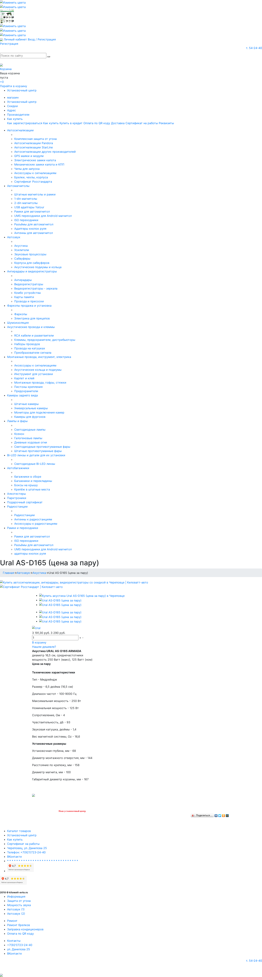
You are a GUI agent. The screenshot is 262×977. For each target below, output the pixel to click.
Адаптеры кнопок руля (30, 228)
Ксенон (19, 434)
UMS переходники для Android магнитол (43, 216)
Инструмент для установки (33, 374)
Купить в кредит (71, 123)
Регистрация (9, 43)
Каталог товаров (19, 831)
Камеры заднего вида (22, 395)
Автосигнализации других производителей (45, 151)
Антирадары (23, 280)
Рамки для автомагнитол (32, 211)
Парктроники (16, 498)
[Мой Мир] (227, 814)
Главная (8, 573)
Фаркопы (20, 314)
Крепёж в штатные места (32, 489)
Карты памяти (24, 297)
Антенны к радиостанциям (33, 519)
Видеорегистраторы (28, 284)
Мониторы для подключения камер (39, 412)
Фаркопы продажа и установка (29, 305)
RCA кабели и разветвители (34, 335)
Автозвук (13, 237)
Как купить (15, 119)
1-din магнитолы (25, 198)
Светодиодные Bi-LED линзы (34, 464)
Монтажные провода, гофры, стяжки (40, 382)
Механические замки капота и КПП (39, 164)
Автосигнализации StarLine (33, 147)
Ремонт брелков (18, 925)
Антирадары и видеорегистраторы (32, 271)
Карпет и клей (24, 378)
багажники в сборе (27, 476)
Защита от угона (19, 901)
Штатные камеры (26, 404)
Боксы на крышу (26, 485)
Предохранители (26, 391)
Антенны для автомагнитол (33, 233)
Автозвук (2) (16, 913)
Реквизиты (166, 123)
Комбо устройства (27, 292)
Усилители (21, 250)
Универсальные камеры (31, 408)
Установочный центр (22, 90)
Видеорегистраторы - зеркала (35, 288)
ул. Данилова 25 (18, 949)
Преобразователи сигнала (32, 352)
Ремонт (12, 920)
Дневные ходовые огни (30, 442)
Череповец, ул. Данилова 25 (27, 848)
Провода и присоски (29, 301)
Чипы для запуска (27, 168)
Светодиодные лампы (29, 429)
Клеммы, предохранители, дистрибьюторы (44, 340)
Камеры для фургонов (29, 416)
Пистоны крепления (28, 387)
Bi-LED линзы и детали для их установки (36, 455)
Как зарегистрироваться (24, 123)
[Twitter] (220, 814)
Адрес (11, 110)
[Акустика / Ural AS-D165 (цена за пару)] (82, 595)
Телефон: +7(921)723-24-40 (26, 852)
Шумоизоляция (18, 322)
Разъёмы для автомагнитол (33, 224)
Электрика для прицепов (32, 318)
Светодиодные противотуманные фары (42, 446)
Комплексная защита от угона (35, 139)
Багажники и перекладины (33, 481)
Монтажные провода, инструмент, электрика (39, 357)
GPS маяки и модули (29, 156)
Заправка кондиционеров (25, 929)
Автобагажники (18, 468)
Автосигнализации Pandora (33, 143)
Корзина (6, 69)
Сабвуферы (22, 258)
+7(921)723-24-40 (19, 945)
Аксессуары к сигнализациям (35, 173)
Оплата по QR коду (96, 123)
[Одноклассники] (223, 814)
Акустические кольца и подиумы (37, 369)
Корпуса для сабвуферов (31, 263)
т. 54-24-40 (254, 48)
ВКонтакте (14, 856)
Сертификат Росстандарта (33, 181)
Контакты (13, 940)
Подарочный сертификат (25, 502)
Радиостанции (17, 506)
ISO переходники (26, 220)
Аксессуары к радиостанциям (35, 523)
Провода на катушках (29, 348)
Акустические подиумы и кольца (37, 267)
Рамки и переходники (22, 528)
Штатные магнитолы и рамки (35, 194)
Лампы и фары (17, 421)
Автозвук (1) (16, 909)
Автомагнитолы (18, 186)
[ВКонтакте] (216, 814)
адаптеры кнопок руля (30, 553)
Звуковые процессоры (30, 254)
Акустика (21, 245)
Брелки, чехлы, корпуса (31, 177)
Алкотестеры (16, 493)
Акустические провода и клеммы (31, 327)
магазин (13, 97)
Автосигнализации (20, 130)
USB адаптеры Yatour (29, 207)
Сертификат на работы (141, 123)
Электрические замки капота (35, 160)
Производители (18, 114)
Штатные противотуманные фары (38, 451)
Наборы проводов (27, 344)
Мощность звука (19, 905)
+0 (2, 82)
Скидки (12, 106)
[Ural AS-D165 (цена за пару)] (60, 600)
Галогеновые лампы (28, 438)
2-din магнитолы (26, 203)
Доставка (118, 123)
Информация (16, 896)
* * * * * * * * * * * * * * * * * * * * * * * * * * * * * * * (42, 861)
